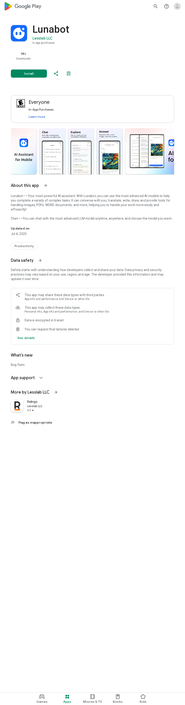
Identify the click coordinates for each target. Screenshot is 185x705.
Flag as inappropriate (31, 422)
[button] (24, 151)
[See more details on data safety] (26, 337)
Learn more (37, 117)
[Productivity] (24, 246)
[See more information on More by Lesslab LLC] (55, 392)
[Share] (56, 73)
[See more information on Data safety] (40, 260)
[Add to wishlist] (68, 73)
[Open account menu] (177, 6)
